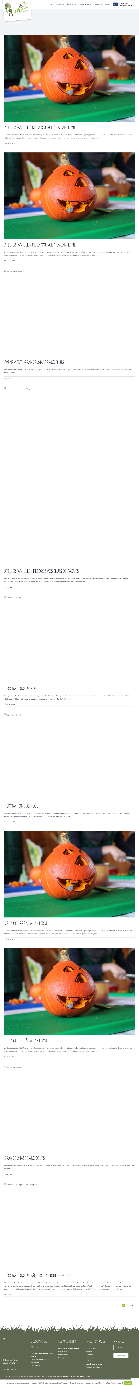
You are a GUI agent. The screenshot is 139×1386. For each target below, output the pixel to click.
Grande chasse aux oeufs (24, 1158)
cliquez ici (119, 1383)
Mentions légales (61, 1376)
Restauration (91, 1358)
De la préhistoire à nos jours (68, 1348)
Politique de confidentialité (80, 1376)
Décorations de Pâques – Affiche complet (37, 1275)
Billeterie (89, 1355)
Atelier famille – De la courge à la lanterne (40, 127)
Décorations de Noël (21, 688)
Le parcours (62, 1351)
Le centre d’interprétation (40, 1359)
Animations (35, 1363)
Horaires (89, 1351)
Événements (35, 1366)
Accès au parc (91, 1348)
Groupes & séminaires (94, 1367)
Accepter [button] (128, 1383)
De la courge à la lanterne (26, 923)
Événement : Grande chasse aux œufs (34, 362)
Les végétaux (63, 1358)
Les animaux (63, 1355)
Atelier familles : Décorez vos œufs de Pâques (41, 571)
